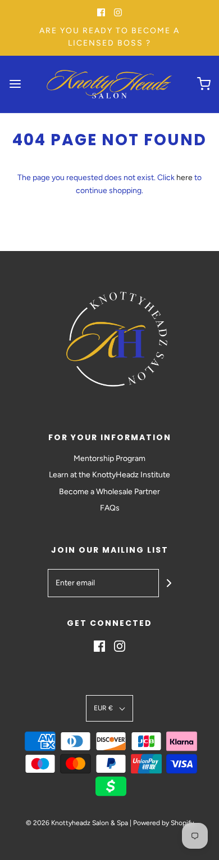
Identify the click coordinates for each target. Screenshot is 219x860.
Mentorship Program (109, 458)
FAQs (110, 508)
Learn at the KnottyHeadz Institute (109, 475)
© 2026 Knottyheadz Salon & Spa (77, 823)
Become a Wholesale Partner (109, 491)
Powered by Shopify (163, 823)
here (184, 177)
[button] (109, 708)
